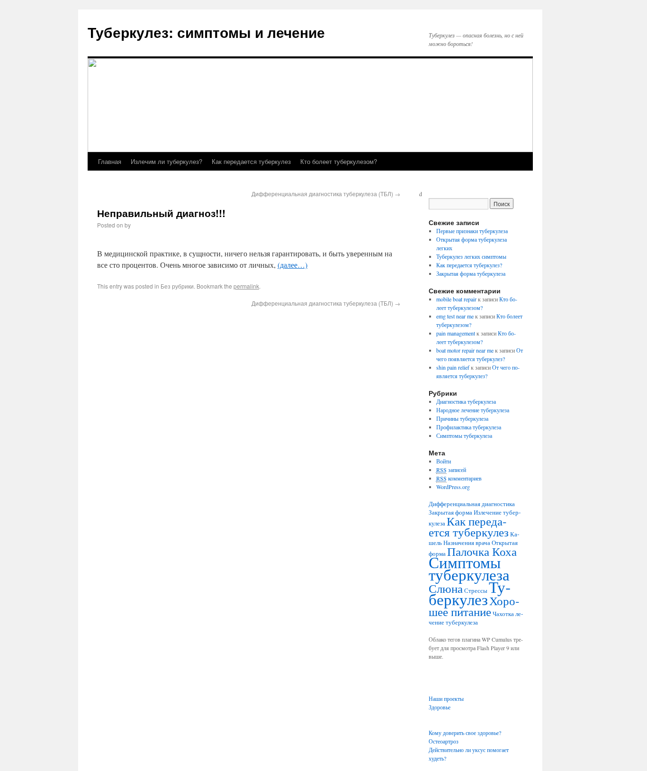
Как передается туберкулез (251, 161)
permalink (246, 286)
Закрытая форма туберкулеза (470, 273)
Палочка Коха (482, 551)
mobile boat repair (456, 299)
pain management (455, 333)
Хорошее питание (474, 605)
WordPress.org (453, 486)
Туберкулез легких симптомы (471, 256)
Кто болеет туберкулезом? (338, 161)
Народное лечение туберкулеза (472, 410)
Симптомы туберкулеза (464, 435)
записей (451, 469)
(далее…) (292, 265)
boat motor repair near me (465, 350)
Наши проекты (446, 698)
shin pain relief (452, 367)
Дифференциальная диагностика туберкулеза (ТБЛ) (326, 194)
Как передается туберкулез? (469, 265)
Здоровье (439, 707)
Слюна (446, 588)
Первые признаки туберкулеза (472, 231)
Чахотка (503, 613)
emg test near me (455, 316)
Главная (109, 161)
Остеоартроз (443, 741)
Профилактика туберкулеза (468, 427)
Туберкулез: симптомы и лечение (206, 32)
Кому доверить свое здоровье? (465, 732)
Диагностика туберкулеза (466, 401)
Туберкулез (470, 592)
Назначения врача (466, 542)
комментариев (459, 478)
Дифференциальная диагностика (472, 503)
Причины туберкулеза (462, 418)
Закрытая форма (450, 512)
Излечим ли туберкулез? (166, 161)
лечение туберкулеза (476, 617)
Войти (443, 461)
